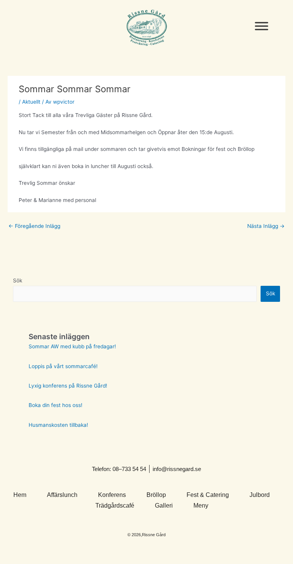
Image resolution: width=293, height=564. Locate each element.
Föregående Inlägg (34, 226)
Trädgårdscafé (114, 505)
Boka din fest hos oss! (55, 405)
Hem (19, 495)
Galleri (164, 505)
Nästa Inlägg (266, 226)
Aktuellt (31, 102)
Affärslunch (62, 495)
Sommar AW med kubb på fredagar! (72, 346)
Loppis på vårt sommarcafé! (63, 366)
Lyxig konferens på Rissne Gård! (68, 386)
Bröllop (156, 495)
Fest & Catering (208, 495)
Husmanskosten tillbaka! (58, 425)
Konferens (112, 495)
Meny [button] (200, 505)
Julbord (260, 495)
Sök (17, 280)
